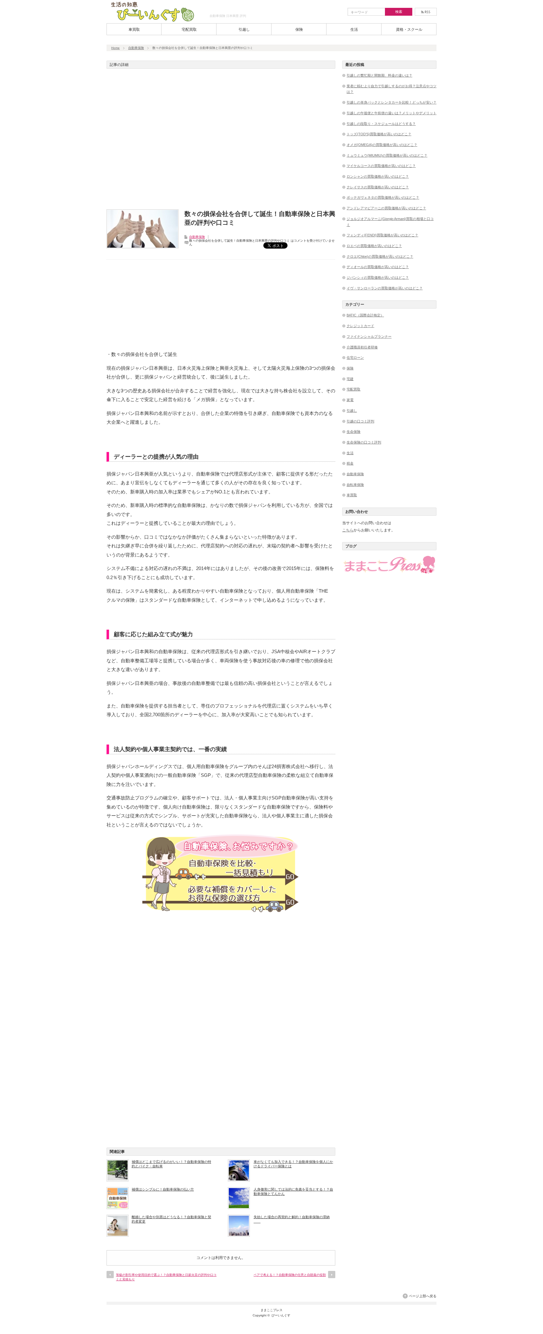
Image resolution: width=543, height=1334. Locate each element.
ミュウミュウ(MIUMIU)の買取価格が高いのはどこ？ (387, 155)
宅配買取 (189, 29)
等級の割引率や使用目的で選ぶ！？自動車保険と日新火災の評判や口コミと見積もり (166, 1277)
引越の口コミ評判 (360, 421)
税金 (350, 463)
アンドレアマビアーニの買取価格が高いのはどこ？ (386, 208)
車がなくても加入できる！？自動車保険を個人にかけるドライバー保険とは (293, 1164)
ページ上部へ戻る (422, 1296)
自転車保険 (355, 485)
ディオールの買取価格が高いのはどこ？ (378, 267)
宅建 (350, 379)
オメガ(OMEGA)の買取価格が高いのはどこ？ (382, 145)
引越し (244, 29)
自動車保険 (136, 48)
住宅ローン (355, 357)
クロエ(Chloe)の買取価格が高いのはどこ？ (380, 256)
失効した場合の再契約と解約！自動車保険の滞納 (292, 1219)
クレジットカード (360, 326)
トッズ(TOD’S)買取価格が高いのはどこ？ (379, 134)
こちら (348, 530)
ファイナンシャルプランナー (369, 336)
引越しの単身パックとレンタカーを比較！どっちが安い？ (391, 102)
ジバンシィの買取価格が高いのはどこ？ (378, 277)
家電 (350, 400)
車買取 (134, 29)
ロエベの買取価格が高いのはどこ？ (374, 246)
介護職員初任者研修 (362, 347)
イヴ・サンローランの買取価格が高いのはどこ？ (385, 288)
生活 (354, 29)
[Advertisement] (221, 141)
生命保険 (353, 431)
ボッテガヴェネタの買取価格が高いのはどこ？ (383, 197)
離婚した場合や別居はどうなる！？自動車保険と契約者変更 (171, 1219)
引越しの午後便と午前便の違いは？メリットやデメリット (391, 113)
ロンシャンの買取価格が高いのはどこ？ (378, 176)
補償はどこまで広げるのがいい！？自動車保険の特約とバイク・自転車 (171, 1164)
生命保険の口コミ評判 (364, 442)
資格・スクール (409, 29)
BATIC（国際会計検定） (365, 315)
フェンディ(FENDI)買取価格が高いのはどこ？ (382, 235)
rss (426, 12)
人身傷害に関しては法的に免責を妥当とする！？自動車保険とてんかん (293, 1191)
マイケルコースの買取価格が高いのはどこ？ (381, 166)
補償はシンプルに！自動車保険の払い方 (163, 1189)
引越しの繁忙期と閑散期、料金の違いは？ (379, 75)
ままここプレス (271, 1310)
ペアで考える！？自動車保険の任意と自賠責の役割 (290, 1275)
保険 (299, 29)
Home (115, 48)
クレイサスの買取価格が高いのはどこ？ (378, 187)
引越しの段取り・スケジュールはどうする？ (381, 124)
